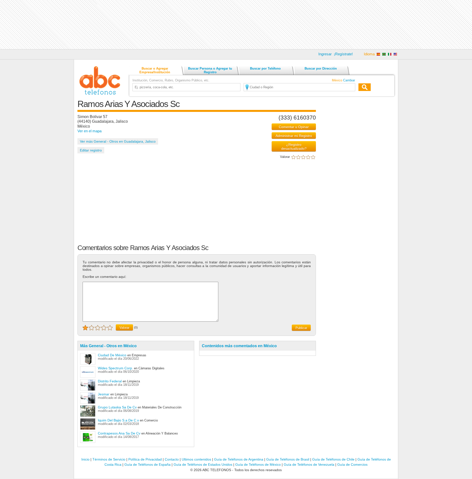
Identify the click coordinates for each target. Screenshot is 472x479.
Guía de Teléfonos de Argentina (238, 459)
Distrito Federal (110, 381)
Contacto (172, 459)
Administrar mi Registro (294, 136)
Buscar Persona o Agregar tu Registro (210, 70)
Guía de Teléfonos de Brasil (287, 459)
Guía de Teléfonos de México (258, 464)
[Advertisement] (236, 24)
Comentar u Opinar (294, 127)
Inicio (85, 459)
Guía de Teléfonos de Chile (333, 459)
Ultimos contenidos (196, 459)
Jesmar (103, 394)
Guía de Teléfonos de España (147, 464)
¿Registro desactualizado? (294, 146)
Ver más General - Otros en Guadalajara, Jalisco (118, 141)
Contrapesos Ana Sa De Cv (119, 433)
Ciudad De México (112, 355)
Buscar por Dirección (321, 68)
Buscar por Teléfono (265, 68)
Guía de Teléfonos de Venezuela (309, 464)
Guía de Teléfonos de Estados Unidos (203, 464)
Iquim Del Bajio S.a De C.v (118, 420)
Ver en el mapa (89, 131)
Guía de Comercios (352, 464)
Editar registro (91, 150)
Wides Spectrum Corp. (116, 368)
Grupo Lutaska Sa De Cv (117, 407)
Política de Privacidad (145, 459)
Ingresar (325, 54)
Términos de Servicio (108, 459)
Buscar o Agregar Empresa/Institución (154, 70)
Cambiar (349, 80)
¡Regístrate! (343, 54)
